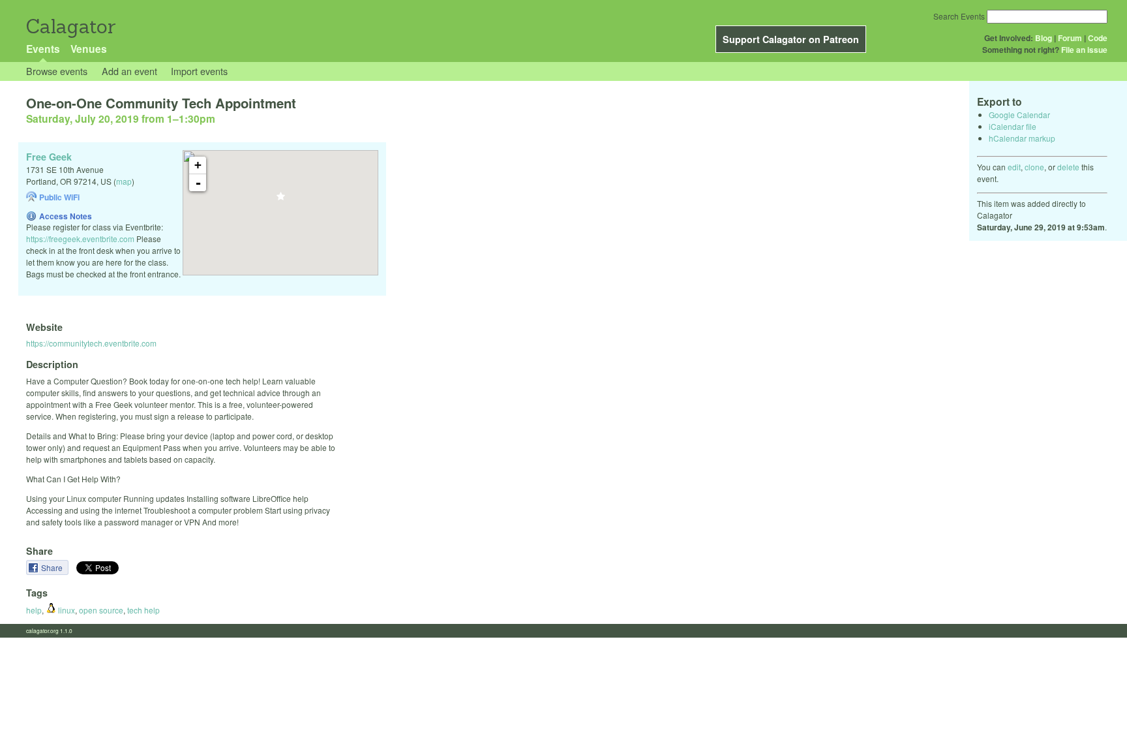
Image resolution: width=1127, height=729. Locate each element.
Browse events (56, 71)
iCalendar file (1012, 126)
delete (1068, 166)
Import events (199, 71)
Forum (1070, 38)
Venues (88, 48)
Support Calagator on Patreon (791, 39)
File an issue (1084, 49)
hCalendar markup (1022, 138)
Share (53, 567)
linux (65, 609)
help (34, 609)
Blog (1043, 38)
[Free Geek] (280, 200)
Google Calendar (1019, 114)
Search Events (959, 16)
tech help (143, 609)
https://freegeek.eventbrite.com (80, 238)
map (124, 181)
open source (101, 609)
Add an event (129, 71)
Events (43, 48)
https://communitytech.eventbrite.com (91, 343)
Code (1097, 38)
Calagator (70, 26)
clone (1034, 166)
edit (1014, 166)
